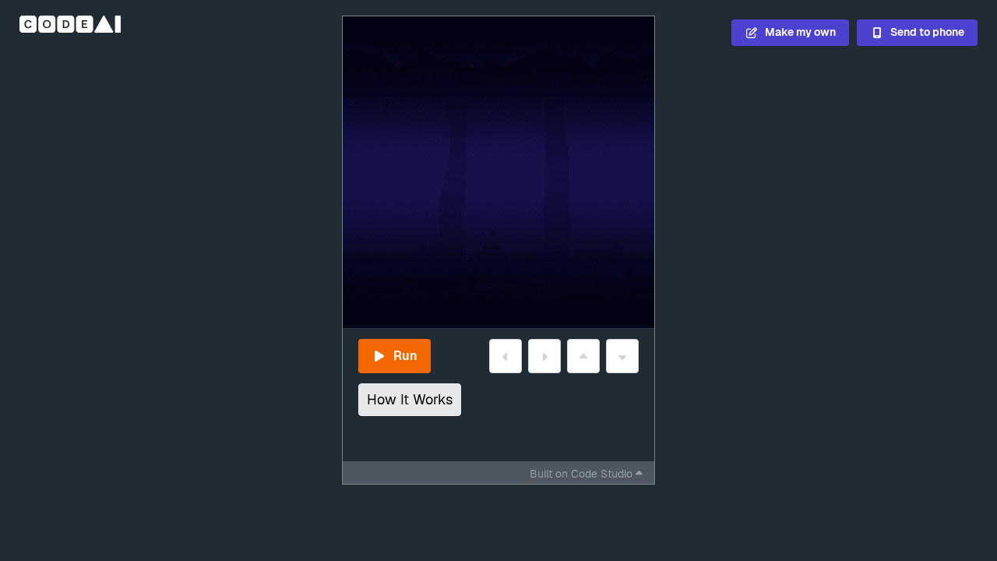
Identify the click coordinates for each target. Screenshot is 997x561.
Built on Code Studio (581, 474)
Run (405, 356)
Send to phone (927, 32)
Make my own (800, 32)
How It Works (410, 399)
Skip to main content (288, 51)
